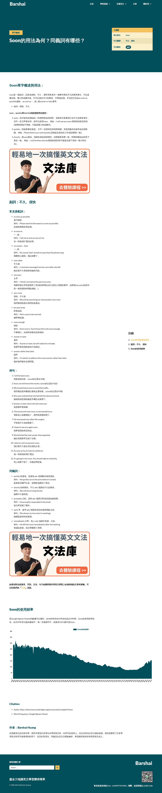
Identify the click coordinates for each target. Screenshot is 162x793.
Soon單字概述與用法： (141, 340)
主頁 (92, 4)
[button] (16, 32)
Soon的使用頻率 (138, 348)
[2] (49, 192)
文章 (135, 4)
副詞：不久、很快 (139, 344)
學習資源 (104, 4)
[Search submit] (57, 767)
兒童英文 (120, 4)
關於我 (146, 4)
